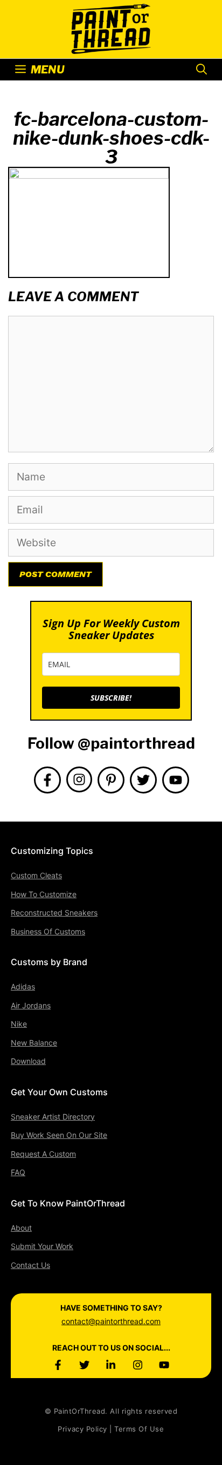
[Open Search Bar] (201, 69)
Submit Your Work (42, 1246)
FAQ (18, 1172)
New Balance (34, 1042)
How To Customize (44, 894)
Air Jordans (31, 1005)
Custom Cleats (36, 875)
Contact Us (30, 1265)
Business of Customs (48, 931)
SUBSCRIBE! (111, 698)
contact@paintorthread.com (111, 1321)
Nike (19, 1023)
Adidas (23, 986)
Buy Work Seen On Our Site (59, 1135)
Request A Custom (43, 1153)
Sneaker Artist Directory (53, 1116)
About (21, 1227)
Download (28, 1061)
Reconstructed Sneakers (54, 912)
